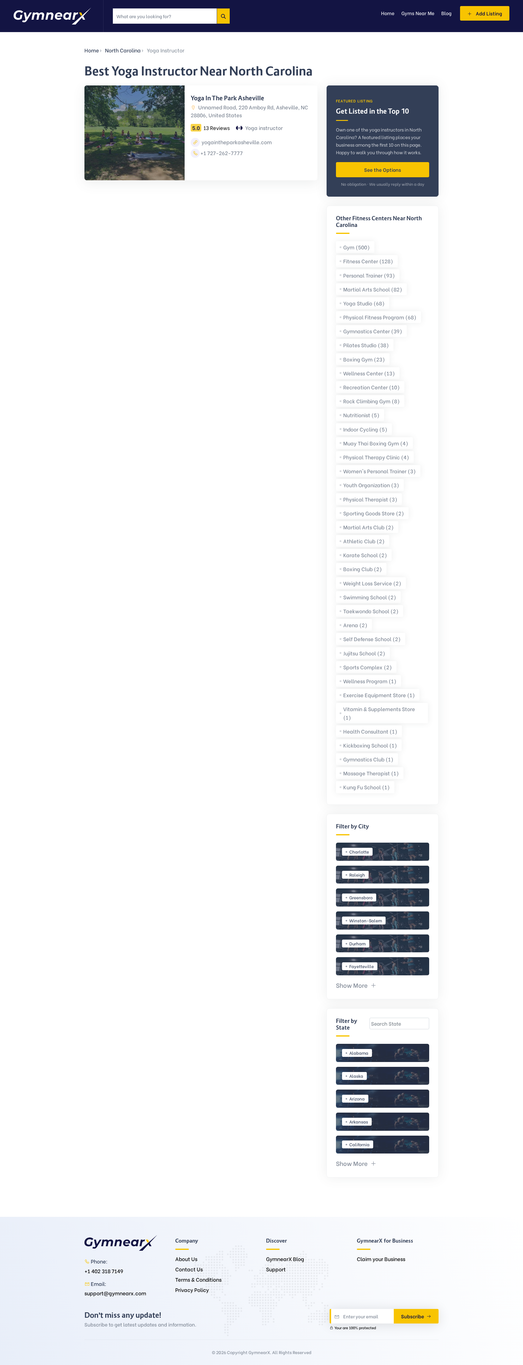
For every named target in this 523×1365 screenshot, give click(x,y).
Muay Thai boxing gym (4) (375, 443)
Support (276, 1269)
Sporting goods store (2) (373, 513)
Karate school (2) (365, 555)
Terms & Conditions (198, 1279)
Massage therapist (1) (371, 773)
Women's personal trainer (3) (379, 471)
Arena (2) (355, 625)
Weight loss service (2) (372, 583)
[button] (356, 984)
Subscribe (413, 1316)
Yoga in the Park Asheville (227, 98)
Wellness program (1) (369, 681)
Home (91, 50)
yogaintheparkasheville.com (236, 142)
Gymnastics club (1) (368, 759)
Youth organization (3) (371, 485)
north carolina (123, 50)
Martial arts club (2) (368, 527)
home (387, 12)
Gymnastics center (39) (372, 331)
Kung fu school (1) (366, 787)
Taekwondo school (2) (371, 611)
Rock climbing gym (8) (371, 401)
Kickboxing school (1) (370, 745)
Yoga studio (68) (364, 303)
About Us (186, 1259)
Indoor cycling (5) (365, 429)
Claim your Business (381, 1259)
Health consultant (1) (370, 731)
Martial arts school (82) (372, 289)
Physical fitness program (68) (379, 317)
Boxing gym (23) (364, 359)
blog (446, 12)
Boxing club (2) (362, 569)
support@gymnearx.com (115, 1293)
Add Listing (488, 13)
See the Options (382, 169)
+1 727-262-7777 (221, 153)
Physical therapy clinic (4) (376, 457)
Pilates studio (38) (366, 345)
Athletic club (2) (364, 541)
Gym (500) (356, 247)
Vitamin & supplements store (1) (379, 713)
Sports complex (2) (367, 667)
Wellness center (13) (369, 373)
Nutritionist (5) (361, 415)
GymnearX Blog (285, 1259)
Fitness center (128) (368, 261)
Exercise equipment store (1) (379, 695)
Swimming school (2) (369, 597)
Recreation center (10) (371, 387)
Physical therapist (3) (370, 499)
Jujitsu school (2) (364, 653)
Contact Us (189, 1269)
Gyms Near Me (417, 12)
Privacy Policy (192, 1289)
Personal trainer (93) (369, 275)
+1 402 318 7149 (103, 1271)
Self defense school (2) (372, 639)
